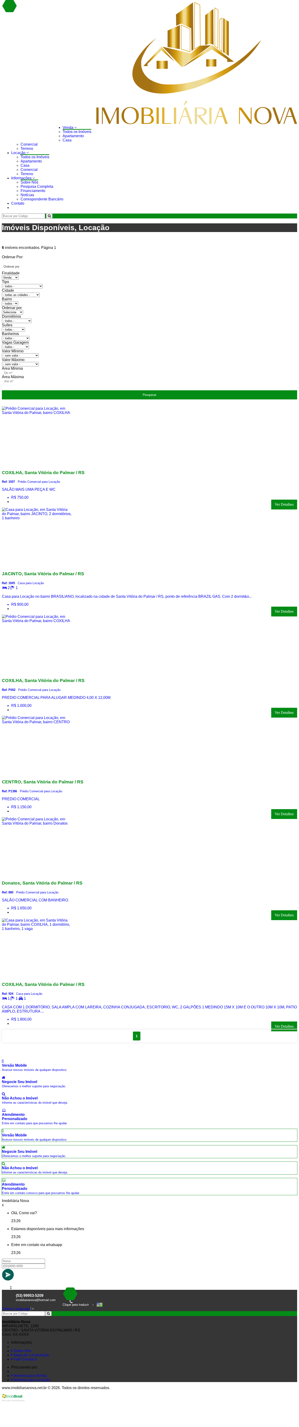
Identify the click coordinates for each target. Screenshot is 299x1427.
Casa (67, 140)
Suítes (7, 325)
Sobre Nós (29, 182)
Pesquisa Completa (37, 186)
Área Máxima (13, 377)
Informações (21, 178)
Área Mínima (12, 368)
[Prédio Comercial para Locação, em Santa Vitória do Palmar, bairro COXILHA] (37, 463)
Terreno (27, 149)
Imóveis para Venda (29, 1376)
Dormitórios (11, 316)
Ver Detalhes (284, 504)
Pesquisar (149, 395)
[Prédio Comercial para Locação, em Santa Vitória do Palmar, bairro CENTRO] (37, 773)
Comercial (29, 144)
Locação (18, 153)
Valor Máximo (13, 360)
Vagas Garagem (15, 342)
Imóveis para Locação (31, 1380)
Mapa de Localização (31, 1355)
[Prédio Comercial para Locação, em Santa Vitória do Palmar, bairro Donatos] (37, 874)
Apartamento (73, 136)
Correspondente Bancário (42, 199)
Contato (17, 203)
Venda (68, 127)
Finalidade (11, 273)
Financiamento (33, 191)
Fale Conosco (25, 1359)
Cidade (8, 290)
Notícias (27, 195)
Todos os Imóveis (77, 132)
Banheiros (10, 334)
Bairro (7, 299)
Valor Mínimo (13, 351)
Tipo (5, 282)
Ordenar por (12, 308)
